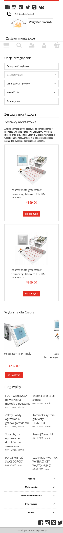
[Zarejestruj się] (44, 45)
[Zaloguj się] (31, 45)
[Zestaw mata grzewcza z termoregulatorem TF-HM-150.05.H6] (31, 248)
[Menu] (6, 45)
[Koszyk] (56, 45)
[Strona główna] (19, 23)
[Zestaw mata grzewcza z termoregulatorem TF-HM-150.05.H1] (31, 168)
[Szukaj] (19, 45)
